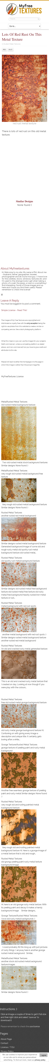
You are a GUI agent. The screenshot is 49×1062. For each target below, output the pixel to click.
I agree (43, 1055)
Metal (4, 402)
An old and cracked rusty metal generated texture (24, 649)
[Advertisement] (24, 165)
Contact (4, 1043)
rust (10, 49)
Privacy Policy (7, 1051)
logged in (17, 304)
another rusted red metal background (18, 515)
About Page (6, 1039)
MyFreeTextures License (12, 376)
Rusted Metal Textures (12, 44)
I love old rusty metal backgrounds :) (18, 919)
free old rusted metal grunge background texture (23, 702)
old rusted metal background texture (18, 405)
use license (35, 1026)
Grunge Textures (8, 744)
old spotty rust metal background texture (20, 561)
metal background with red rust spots (18, 606)
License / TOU (7, 1047)
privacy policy (40, 1060)
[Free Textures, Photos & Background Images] (24, 15)
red (4, 49)
